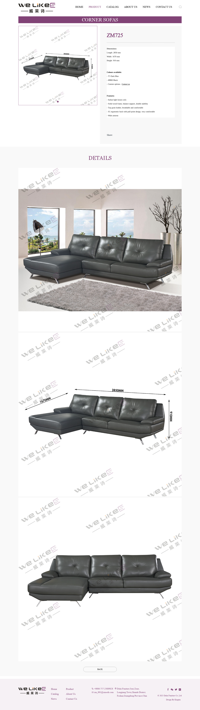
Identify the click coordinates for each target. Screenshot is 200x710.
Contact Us (164, 6)
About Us (130, 6)
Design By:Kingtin (173, 700)
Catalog (113, 6)
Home (79, 6)
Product (95, 6)
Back (100, 669)
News (146, 6)
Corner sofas (100, 19)
